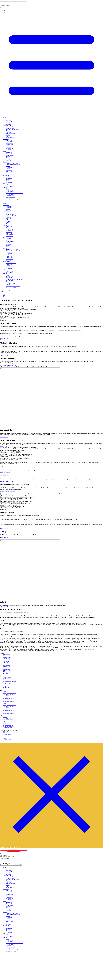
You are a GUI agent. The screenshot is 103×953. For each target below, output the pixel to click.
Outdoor (5, 162)
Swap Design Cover (11, 201)
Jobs (4, 699)
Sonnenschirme (9, 172)
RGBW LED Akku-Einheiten (13, 199)
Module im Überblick (11, 126)
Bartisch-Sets (9, 152)
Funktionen (8, 132)
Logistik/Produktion (8, 721)
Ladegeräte (8, 198)
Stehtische (8, 124)
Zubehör (8, 136)
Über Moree (6, 695)
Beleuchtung (6, 139)
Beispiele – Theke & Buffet (12, 129)
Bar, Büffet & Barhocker (12, 163)
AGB (4, 733)
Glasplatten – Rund (10, 197)
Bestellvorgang (6, 655)
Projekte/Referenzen (8, 694)
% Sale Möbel (9, 186)
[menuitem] (4, 9)
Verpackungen (6, 658)
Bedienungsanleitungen (8, 701)
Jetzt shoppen (12, 856)
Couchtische (9, 121)
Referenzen (8, 131)
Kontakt (5, 717)
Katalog (8, 135)
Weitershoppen (5, 858)
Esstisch (8, 159)
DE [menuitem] (4, 9)
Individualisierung (10, 133)
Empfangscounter (10, 155)
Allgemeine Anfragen (8, 718)
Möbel (4, 151)
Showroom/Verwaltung (8, 719)
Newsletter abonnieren (8, 698)
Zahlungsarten (6, 661)
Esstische (8, 122)
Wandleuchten (9, 147)
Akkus (7, 189)
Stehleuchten (9, 145)
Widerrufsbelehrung (7, 660)
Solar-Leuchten (9, 140)
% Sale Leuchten (10, 185)
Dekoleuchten (9, 143)
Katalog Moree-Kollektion (9, 693)
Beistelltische (9, 120)
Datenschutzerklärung (8, 734)
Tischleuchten (9, 144)
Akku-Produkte (6, 175)
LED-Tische (6, 118)
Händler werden (7, 677)
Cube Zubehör (9, 191)
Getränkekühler (9, 149)
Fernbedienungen (10, 194)
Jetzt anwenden (18, 864)
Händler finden (6, 697)
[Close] (51, 845)
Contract (5, 679)
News (4, 117)
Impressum (5, 731)
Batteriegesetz (6, 654)
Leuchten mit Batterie (11, 176)
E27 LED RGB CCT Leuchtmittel (14, 193)
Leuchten (8, 168)
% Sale (4, 183)
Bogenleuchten (9, 141)
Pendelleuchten (9, 148)
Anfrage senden (10, 137)
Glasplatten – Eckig (10, 195)
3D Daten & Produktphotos (9, 681)
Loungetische (9, 170)
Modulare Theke (7, 125)
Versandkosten (6, 657)
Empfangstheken (10, 128)
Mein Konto (6, 662)
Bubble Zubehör (10, 190)
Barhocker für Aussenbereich (13, 164)
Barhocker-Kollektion (11, 153)
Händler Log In (6, 678)
